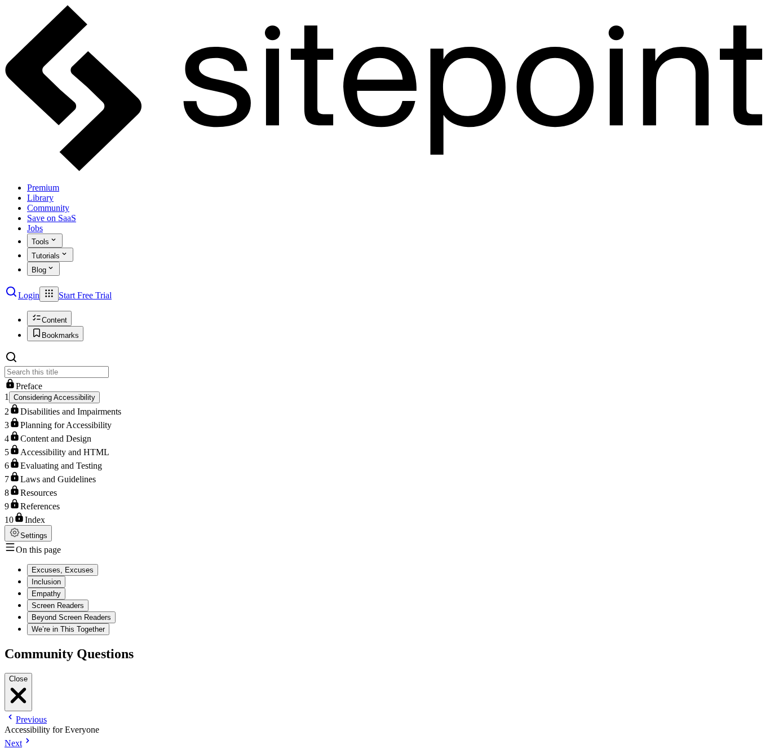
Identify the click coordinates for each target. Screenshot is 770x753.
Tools (40, 241)
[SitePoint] (385, 168)
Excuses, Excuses (63, 570)
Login (28, 295)
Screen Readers (58, 605)
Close (18, 679)
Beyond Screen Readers (71, 617)
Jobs (35, 228)
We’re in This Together (68, 629)
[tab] (49, 318)
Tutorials (46, 256)
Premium (43, 187)
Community (48, 208)
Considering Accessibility (54, 397)
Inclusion (46, 582)
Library (40, 197)
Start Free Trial (85, 295)
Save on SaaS (51, 218)
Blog (39, 270)
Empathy (46, 593)
